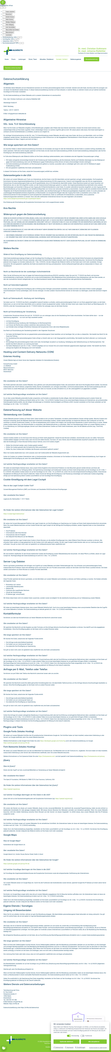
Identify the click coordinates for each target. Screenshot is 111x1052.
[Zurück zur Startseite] (13, 51)
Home (7, 59)
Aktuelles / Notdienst (46, 59)
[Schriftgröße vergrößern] (18, 39)
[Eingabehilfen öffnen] (3, 2)
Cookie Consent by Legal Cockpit (98, 1047)
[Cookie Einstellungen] (3, 1047)
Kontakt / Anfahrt (61, 59)
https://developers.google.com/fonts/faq (52, 741)
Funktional (88, 1036)
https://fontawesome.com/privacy (94, 756)
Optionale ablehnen (66, 1041)
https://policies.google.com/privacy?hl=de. (16, 743)
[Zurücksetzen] (1, 8)
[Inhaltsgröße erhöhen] (21, 37)
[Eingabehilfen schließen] (4, 8)
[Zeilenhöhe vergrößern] (17, 41)
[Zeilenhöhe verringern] (14, 41)
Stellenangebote (75, 59)
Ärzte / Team (33, 59)
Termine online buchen (13, 68)
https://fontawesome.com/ (47, 756)
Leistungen (22, 59)
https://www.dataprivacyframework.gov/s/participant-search (22, 198)
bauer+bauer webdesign (50, 1043)
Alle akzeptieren (93, 1041)
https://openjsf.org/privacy (11, 789)
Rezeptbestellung (91, 59)
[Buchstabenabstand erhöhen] (23, 43)
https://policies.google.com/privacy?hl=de (16, 864)
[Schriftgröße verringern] (15, 39)
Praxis (13, 59)
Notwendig (75, 1036)
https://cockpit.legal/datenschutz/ (13, 514)
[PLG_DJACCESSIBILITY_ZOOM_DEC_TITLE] (18, 37)
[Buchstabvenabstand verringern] (20, 43)
